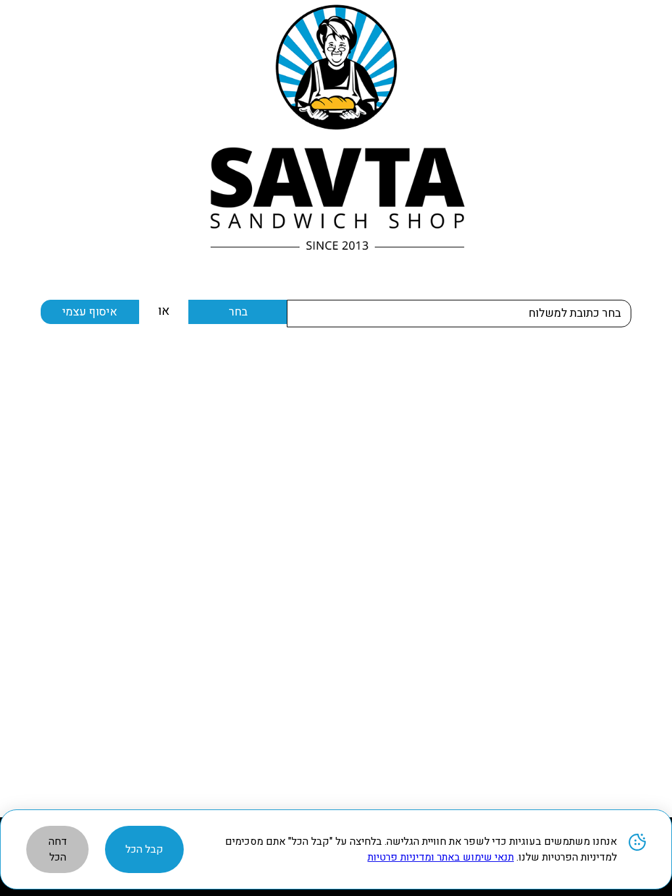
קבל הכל (144, 849)
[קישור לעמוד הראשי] (336, 127)
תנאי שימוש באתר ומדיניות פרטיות (441, 857)
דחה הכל (58, 849)
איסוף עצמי (89, 312)
